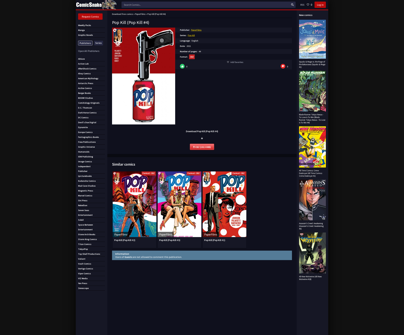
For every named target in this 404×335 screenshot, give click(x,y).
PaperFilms (196, 30)
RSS (302, 4)
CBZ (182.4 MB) (203, 147)
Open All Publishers (88, 51)
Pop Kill (191, 35)
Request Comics (90, 16)
